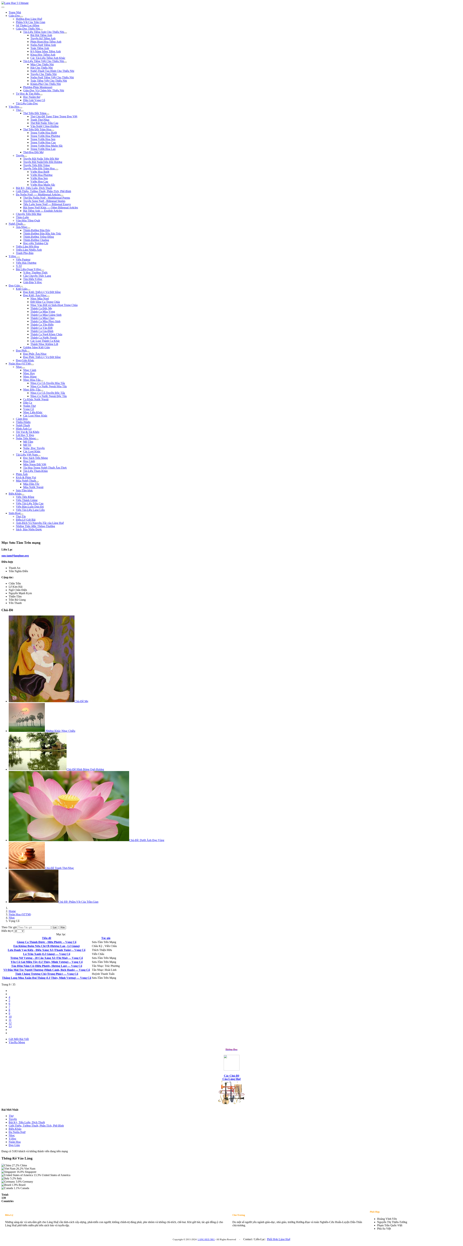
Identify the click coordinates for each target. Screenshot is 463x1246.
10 (10, 1016)
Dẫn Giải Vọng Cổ (34, 100)
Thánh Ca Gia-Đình (41, 331)
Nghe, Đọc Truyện (34, 448)
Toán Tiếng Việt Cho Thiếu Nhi (48, 80)
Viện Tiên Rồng (25, 496)
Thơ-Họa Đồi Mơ (33, 152)
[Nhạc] (23, 367)
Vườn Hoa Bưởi (39, 171)
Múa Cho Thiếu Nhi (42, 64)
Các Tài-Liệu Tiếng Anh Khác (47, 57)
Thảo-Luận (22, 217)
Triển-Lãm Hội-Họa (27, 246)
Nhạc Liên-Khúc (33, 412)
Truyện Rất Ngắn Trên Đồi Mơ (41, 158)
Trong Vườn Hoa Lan (43, 148)
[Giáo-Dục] (21, 16)
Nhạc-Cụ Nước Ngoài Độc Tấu (48, 396)
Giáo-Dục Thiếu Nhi (28, 28)
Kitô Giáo (21, 288)
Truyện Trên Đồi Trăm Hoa (39, 168)
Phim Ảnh (22, 474)
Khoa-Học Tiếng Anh (42, 54)
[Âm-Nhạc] (28, 228)
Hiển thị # (7, 930)
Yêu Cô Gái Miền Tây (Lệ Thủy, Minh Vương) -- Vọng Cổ (47, 961)
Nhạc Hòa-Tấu (31, 379)
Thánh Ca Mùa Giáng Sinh (45, 314)
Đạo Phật (21, 350)
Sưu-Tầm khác (24, 490)
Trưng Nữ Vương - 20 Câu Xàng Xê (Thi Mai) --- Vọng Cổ (46, 957)
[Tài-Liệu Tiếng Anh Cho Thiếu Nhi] (65, 32)
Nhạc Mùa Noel (39, 298)
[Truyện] (25, 156)
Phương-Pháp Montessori (37, 87)
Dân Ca (27, 402)
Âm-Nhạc (21, 227)
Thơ (18, 109)
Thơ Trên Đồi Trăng (34, 113)
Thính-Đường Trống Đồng (38, 236)
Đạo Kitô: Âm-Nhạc (35, 295)
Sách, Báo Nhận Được (29, 529)
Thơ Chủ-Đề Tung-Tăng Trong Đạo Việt (53, 116)
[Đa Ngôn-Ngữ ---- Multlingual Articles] (61, 195)
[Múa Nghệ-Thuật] (37, 481)
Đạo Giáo (14, 285)
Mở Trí (27, 444)
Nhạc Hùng (30, 376)
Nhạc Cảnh (29, 370)
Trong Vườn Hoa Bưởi (43, 132)
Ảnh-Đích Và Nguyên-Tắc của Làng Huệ (40, 522)
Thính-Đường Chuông (36, 240)
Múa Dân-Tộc (31, 483)
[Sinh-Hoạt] (21, 514)
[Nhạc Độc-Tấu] (41, 390)
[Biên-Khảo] (22, 494)
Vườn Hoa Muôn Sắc (42, 184)
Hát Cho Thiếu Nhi (41, 67)
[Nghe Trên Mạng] (37, 439)
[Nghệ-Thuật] (24, 224)
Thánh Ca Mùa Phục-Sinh (45, 321)
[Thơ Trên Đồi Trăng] (47, 114)
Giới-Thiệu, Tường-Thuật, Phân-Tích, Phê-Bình (43, 191)
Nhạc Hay (29, 373)
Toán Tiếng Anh (39, 48)
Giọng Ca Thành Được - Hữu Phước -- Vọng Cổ (46, 942)
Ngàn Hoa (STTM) (20, 363)
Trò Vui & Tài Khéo (27, 431)
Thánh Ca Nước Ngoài (43, 337)
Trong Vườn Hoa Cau (43, 142)
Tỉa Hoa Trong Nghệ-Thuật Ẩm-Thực (45, 467)
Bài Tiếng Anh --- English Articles (42, 210)
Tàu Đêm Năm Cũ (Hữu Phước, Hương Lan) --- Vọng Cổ (46, 965)
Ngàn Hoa (15, 1141)
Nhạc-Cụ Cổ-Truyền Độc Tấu (47, 392)
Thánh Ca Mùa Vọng (42, 311)
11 (10, 1019)
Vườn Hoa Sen (39, 178)
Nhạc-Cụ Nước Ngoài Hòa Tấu (48, 386)
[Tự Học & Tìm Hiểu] (41, 94)
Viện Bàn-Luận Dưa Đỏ (30, 506)
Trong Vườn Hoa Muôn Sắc (46, 145)
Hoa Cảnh (29, 461)
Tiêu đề (46, 938)
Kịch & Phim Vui (26, 477)
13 (10, 1026)
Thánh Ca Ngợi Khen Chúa (46, 334)
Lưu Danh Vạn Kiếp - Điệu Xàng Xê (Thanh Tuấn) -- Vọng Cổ (46, 950)
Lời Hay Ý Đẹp (25, 435)
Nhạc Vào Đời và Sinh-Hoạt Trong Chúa (54, 305)
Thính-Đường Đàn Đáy (36, 230)
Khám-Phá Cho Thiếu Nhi (45, 83)
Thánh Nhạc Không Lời (44, 344)
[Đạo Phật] (28, 351)
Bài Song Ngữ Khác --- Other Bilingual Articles (50, 207)
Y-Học (13, 256)
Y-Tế (19, 266)
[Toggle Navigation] (2, 7)
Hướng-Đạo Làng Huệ (29, 18)
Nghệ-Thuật (16, 223)
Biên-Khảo (15, 493)
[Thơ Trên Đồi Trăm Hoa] (52, 130)
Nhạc (19, 366)
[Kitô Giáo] (28, 289)
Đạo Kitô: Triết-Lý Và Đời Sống (42, 292)
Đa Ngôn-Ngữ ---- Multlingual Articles (38, 194)
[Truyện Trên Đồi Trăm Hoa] (56, 169)
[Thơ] (22, 110)
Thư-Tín (21, 516)
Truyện (20, 155)
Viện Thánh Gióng (26, 500)
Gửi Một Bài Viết (19, 1039)
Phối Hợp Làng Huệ (278, 1239)
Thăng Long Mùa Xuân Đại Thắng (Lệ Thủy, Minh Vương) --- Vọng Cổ (46, 977)
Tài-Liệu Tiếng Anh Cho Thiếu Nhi (43, 31)
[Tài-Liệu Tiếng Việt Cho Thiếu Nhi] (65, 62)
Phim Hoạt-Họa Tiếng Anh (45, 41)
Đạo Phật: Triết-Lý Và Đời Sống (42, 357)
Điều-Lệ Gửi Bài (25, 519)
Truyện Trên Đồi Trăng (36, 165)
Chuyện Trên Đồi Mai (28, 214)
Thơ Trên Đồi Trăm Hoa (37, 129)
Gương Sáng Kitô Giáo (36, 347)
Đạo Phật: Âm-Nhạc (35, 353)
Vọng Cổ (28, 409)
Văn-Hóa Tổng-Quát (28, 220)
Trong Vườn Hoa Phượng (45, 135)
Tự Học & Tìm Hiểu (28, 93)
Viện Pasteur (23, 259)
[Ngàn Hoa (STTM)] (32, 364)
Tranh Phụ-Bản (24, 253)
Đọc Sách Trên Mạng (35, 457)
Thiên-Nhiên (23, 422)
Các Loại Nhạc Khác (35, 415)
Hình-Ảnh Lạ (23, 428)
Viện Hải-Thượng (26, 262)
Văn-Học (14, 106)
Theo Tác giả (9, 927)
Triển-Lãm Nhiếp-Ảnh (29, 249)
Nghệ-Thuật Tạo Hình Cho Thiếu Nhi (52, 70)
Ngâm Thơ (29, 405)
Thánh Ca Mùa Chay (42, 318)
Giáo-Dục (14, 15)
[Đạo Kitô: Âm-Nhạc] (48, 296)
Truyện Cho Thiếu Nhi (43, 74)
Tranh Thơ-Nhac (40, 119)
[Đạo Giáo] (21, 286)
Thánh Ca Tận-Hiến (42, 324)
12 (10, 1023)
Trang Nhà (15, 12)
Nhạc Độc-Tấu (31, 389)
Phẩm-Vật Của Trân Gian (30, 22)
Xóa (62, 927)
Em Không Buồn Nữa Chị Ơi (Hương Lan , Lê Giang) (46, 946)
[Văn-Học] (20, 107)
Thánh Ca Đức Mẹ (41, 308)
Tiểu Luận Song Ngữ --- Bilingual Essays (47, 204)
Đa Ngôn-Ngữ (17, 1132)
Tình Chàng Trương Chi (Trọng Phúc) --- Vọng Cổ (46, 973)
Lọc (55, 927)
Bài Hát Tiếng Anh (41, 35)
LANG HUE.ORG (206, 1239)
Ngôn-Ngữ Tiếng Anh (43, 44)
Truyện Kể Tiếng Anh (43, 38)
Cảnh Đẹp (22, 418)
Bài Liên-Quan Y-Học (28, 269)
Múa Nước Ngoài (33, 487)
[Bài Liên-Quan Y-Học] (42, 270)
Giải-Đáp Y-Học (32, 282)
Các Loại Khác (32, 451)
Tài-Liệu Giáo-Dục (27, 103)
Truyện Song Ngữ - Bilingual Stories (44, 201)
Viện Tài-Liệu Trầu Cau (29, 503)
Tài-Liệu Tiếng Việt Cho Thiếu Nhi (43, 61)
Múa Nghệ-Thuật (26, 480)
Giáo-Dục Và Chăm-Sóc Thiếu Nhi (43, 90)
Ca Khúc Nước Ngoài (35, 399)
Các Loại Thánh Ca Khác (45, 340)
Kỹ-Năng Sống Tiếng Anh (45, 51)
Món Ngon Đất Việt (34, 464)
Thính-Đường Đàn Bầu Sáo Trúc (42, 233)
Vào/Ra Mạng (17, 1042)
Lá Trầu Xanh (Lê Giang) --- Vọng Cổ (46, 954)
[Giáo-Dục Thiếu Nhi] (41, 29)
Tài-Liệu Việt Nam (27, 454)
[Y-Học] (18, 257)
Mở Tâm (28, 441)
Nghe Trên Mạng (26, 438)
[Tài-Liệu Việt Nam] (39, 455)
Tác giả (105, 938)
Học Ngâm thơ (31, 96)
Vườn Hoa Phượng (41, 175)
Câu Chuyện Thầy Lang (37, 275)
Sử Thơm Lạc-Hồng (27, 25)
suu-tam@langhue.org (15, 555)
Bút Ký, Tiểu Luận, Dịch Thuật (34, 188)
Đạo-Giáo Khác (25, 360)
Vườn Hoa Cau (39, 181)
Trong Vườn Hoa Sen (42, 139)
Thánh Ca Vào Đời (41, 327)
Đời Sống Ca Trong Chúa (45, 301)
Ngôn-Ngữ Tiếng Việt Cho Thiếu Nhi (52, 77)
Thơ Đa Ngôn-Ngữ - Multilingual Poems (46, 197)
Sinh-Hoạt (14, 513)
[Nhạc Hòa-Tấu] (41, 380)
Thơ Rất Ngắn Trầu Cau (44, 122)
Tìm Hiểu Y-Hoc (32, 279)
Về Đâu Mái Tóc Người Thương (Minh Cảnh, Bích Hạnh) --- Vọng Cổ (46, 969)
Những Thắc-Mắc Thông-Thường (35, 526)
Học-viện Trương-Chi (35, 243)
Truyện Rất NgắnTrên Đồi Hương (42, 161)
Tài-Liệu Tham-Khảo (35, 470)
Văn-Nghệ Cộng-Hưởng (44, 126)
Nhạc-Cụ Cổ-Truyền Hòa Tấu (47, 383)
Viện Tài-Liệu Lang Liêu (30, 509)
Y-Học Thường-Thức (35, 272)
